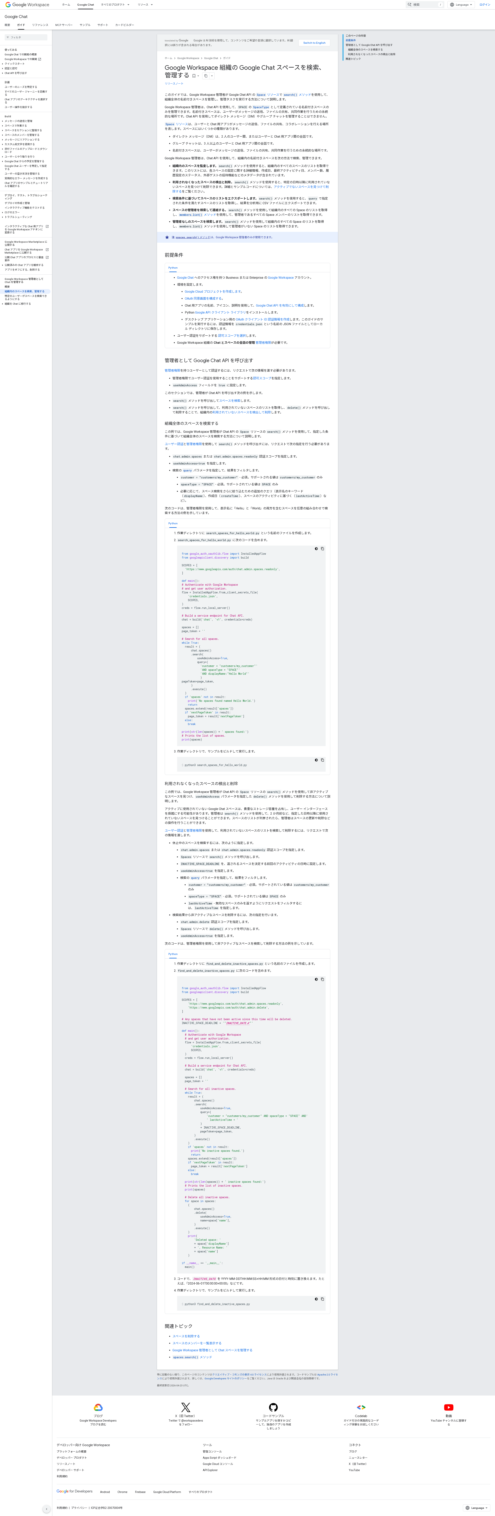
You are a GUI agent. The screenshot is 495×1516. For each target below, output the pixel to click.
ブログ (353, 1451)
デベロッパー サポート (70, 1470)
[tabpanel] (247, 310)
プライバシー (79, 1507)
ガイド (21, 25)
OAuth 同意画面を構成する (203, 298)
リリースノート (174, 83)
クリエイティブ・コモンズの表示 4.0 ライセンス (239, 1374)
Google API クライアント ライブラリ (220, 312)
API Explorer (210, 1470)
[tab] (173, 267)
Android (105, 1492)
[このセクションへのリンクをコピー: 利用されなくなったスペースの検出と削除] (242, 784)
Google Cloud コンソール (218, 1463)
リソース (143, 4)
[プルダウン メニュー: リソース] (153, 4)
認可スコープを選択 (231, 336)
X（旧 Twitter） (358, 1463)
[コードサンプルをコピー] (322, 549)
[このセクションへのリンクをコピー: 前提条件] (187, 255)
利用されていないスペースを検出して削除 (242, 412)
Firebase (140, 1492)
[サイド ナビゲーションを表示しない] (46, 1509)
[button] (25, 64)
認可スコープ (262, 378)
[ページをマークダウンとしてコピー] (205, 76)
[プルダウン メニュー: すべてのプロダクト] (129, 4)
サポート (102, 25)
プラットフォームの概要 (71, 1451)
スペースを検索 (229, 401)
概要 (7, 25)
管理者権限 (263, 343)
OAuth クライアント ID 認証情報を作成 (262, 319)
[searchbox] (26, 37)
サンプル (85, 25)
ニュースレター (358, 1457)
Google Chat (85, 4)
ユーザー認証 (174, 444)
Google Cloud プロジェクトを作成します (213, 291)
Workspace (38, 4)
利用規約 (62, 1476)
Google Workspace (188, 58)
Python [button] (173, 267)
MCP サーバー (64, 25)
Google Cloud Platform (167, 1492)
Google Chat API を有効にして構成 (280, 305)
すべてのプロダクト (113, 4)
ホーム (66, 4)
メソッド (297, 95)
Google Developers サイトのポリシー (226, 1378)
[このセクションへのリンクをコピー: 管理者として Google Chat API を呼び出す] (257, 361)
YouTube (354, 1470)
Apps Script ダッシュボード (219, 1457)
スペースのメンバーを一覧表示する (197, 1343)
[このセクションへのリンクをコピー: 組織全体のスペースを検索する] (222, 424)
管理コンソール (212, 1451)
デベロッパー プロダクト (72, 1457)
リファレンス (40, 25)
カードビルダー (124, 25)
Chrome (122, 1492)
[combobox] (425, 4)
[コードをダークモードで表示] (316, 549)
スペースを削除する (186, 1336)
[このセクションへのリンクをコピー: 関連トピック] (196, 1326)
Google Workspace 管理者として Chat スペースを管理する (212, 1350)
